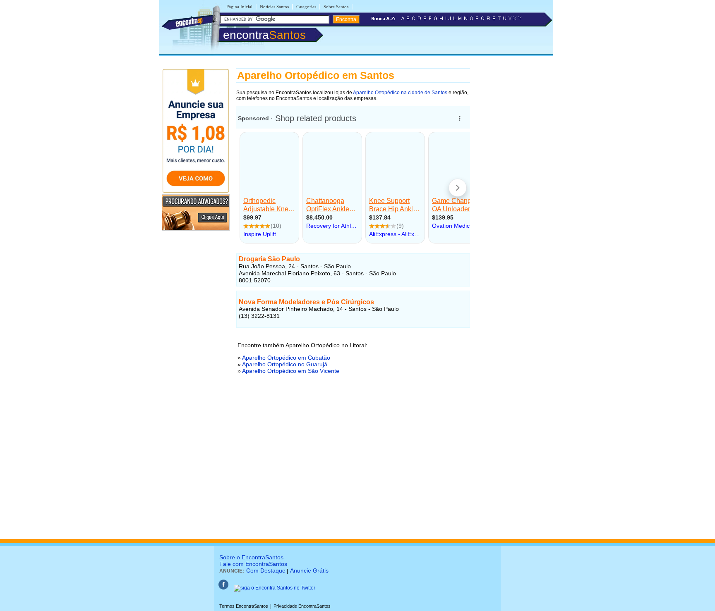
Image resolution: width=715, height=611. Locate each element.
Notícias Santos (274, 6)
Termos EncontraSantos (243, 606)
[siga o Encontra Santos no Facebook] (223, 588)
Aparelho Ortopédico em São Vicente (290, 371)
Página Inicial (239, 6)
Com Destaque (266, 570)
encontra (264, 35)
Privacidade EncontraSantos (302, 606)
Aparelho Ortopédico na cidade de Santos (400, 92)
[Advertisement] (353, 467)
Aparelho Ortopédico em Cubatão (286, 357)
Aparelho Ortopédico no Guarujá (284, 364)
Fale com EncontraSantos (253, 564)
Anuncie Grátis (309, 570)
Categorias (306, 6)
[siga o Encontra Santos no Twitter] (274, 588)
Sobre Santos (336, 6)
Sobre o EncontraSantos (251, 557)
